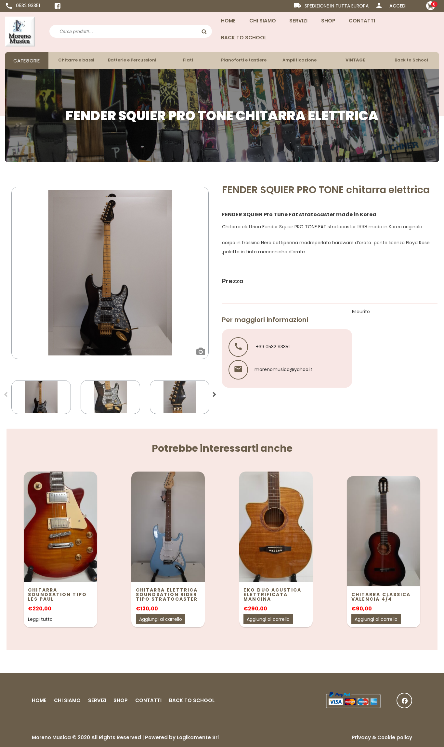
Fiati (188, 60)
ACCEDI (398, 6)
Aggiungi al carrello (160, 619)
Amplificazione (299, 60)
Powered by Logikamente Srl (182, 737)
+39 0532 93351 (272, 346)
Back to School (244, 37)
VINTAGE (355, 60)
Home (228, 20)
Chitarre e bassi (76, 60)
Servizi (298, 20)
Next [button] (214, 396)
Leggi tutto (40, 619)
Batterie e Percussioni (132, 60)
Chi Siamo (262, 20)
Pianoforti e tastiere (244, 60)
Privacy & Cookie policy (382, 737)
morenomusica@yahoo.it (283, 369)
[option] (110, 273)
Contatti (362, 20)
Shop (328, 20)
